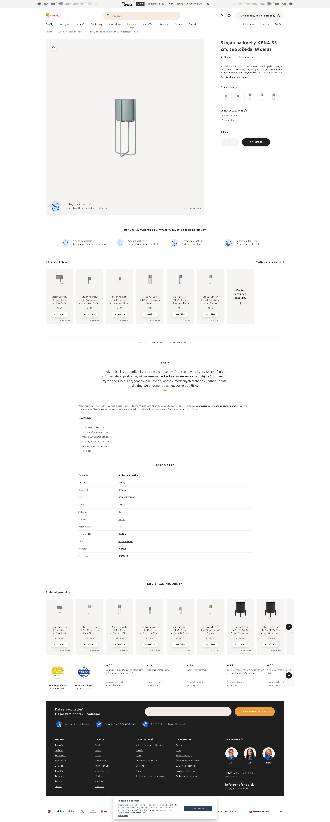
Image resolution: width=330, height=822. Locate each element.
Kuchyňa (59, 745)
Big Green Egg (102, 766)
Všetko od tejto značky (268, 262)
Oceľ (120, 512)
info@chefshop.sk (239, 785)
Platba (139, 771)
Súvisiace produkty (180, 342)
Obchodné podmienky (146, 760)
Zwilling (99, 776)
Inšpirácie (248, 24)
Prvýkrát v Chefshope (186, 771)
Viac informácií (138, 813)
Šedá (121, 504)
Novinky (264, 24)
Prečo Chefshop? (184, 755)
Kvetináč (122, 534)
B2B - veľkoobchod (185, 766)
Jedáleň (59, 750)
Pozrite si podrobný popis (234, 77)
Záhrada (59, 766)
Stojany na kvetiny (128, 475)
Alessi (98, 750)
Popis (142, 342)
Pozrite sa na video (191, 208)
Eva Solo (99, 786)
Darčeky (279, 24)
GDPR (138, 755)
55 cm (121, 519)
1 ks (120, 527)
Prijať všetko (198, 808)
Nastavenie (123, 815)
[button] (59, 644)
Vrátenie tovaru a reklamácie (150, 745)
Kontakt (139, 750)
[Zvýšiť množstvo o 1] (235, 142)
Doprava (140, 766)
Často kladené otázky (186, 776)
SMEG (98, 755)
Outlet (58, 786)
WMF (97, 745)
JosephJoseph (102, 771)
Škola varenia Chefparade (188, 760)
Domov (58, 781)
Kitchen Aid (100, 760)
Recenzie (180, 745)
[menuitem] (49, 25)
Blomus (122, 549)
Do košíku (256, 142)
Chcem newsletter (254, 711)
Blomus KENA (125, 541)
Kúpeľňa (59, 771)
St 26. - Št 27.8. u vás (232, 111)
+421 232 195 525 (239, 773)
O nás (178, 750)
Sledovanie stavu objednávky (150, 776)
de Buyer (99, 781)
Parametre (157, 342)
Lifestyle (59, 776)
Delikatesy (60, 755)
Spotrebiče (60, 760)
